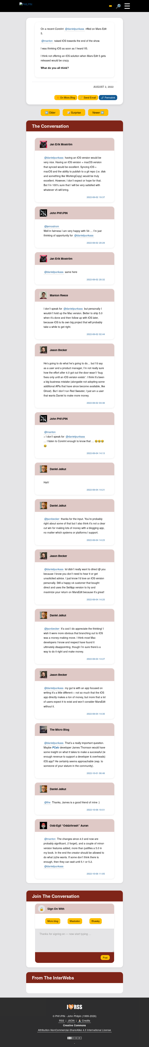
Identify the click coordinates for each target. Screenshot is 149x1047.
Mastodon (75, 921)
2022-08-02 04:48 (96, 402)
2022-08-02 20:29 (96, 242)
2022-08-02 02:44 (96, 334)
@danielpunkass (74, 29)
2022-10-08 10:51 (96, 809)
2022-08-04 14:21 (96, 489)
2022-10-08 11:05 (96, 873)
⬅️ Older (50, 112)
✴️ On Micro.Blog (66, 97)
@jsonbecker (51, 519)
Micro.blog (52, 921)
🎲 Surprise (74, 112)
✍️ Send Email (88, 97)
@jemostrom (51, 226)
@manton (47, 41)
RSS (61, 1020)
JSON (71, 1020)
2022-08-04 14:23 (96, 540)
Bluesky (96, 921)
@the (47, 802)
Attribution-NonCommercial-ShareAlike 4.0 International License (74, 1030)
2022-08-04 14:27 (96, 659)
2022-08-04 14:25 (96, 599)
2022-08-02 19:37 (96, 197)
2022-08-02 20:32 (96, 279)
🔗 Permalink (108, 97)
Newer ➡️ (98, 112)
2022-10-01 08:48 (96, 773)
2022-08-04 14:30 (96, 713)
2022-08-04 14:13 (96, 453)
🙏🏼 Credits (84, 1020)
